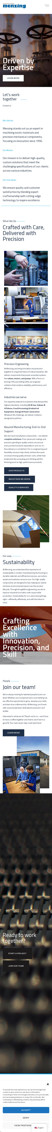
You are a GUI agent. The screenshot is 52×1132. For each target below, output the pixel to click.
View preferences (26, 1125)
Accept (26, 1110)
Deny (26, 1118)
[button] (47, 1084)
